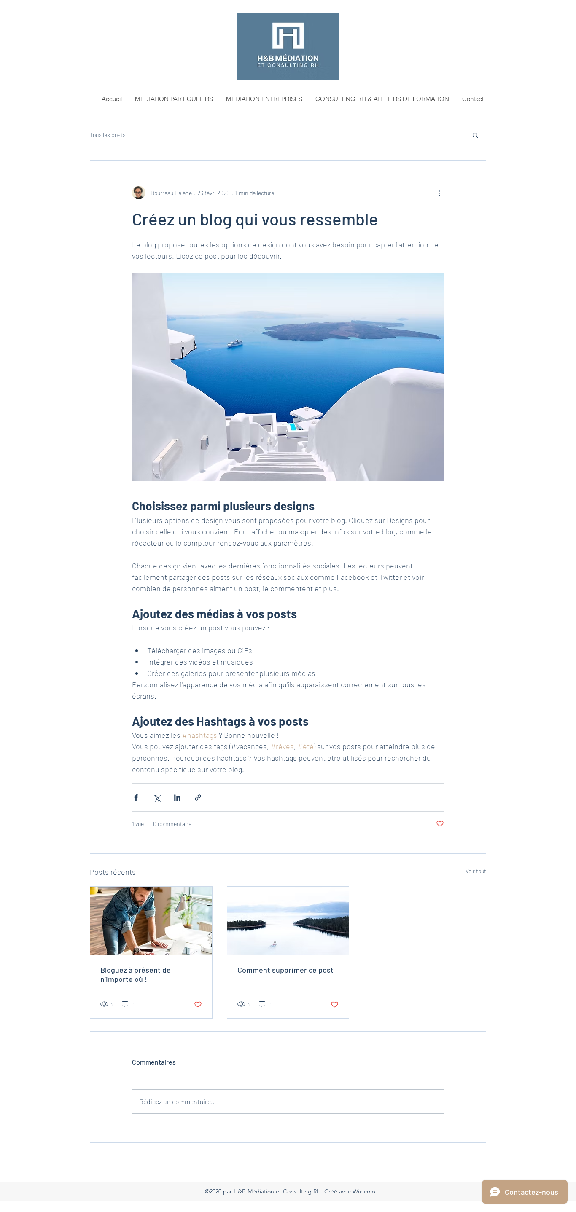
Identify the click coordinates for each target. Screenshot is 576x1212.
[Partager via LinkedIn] (177, 798)
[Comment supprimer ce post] (288, 921)
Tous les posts (108, 134)
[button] (475, 134)
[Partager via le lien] (198, 798)
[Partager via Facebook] (136, 798)
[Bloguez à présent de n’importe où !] (151, 921)
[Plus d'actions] (439, 193)
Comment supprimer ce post (285, 969)
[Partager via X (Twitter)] (157, 798)
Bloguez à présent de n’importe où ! (135, 974)
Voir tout (476, 870)
